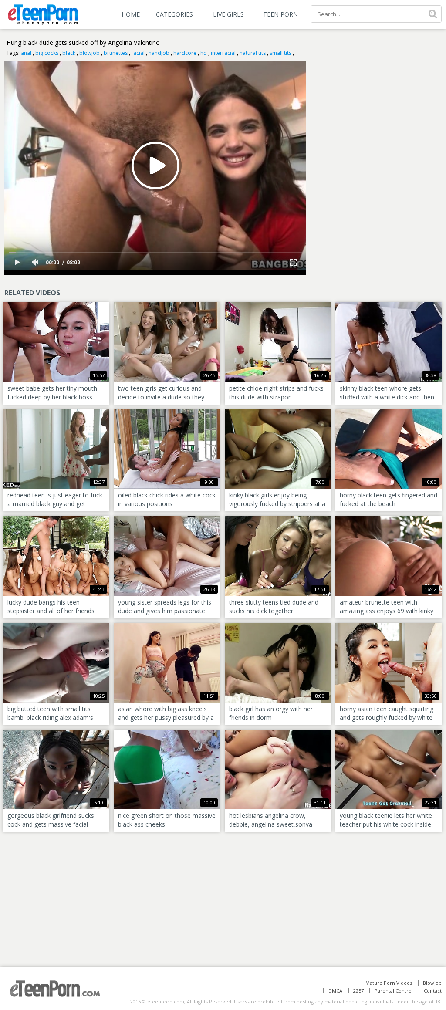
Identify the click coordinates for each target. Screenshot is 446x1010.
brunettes (116, 53)
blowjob (89, 53)
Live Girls (228, 14)
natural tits (253, 53)
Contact (433, 990)
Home (131, 14)
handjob (159, 53)
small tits (280, 53)
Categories (174, 14)
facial (138, 53)
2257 (358, 990)
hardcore (184, 53)
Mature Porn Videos (388, 983)
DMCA (335, 990)
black (68, 53)
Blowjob (432, 983)
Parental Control (394, 990)
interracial (223, 53)
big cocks (46, 53)
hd (203, 53)
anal (26, 53)
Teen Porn (280, 14)
